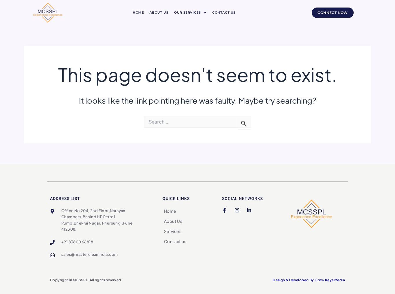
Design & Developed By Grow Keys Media (309, 280)
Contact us (224, 12)
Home (138, 12)
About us (158, 12)
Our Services (187, 12)
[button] (190, 13)
